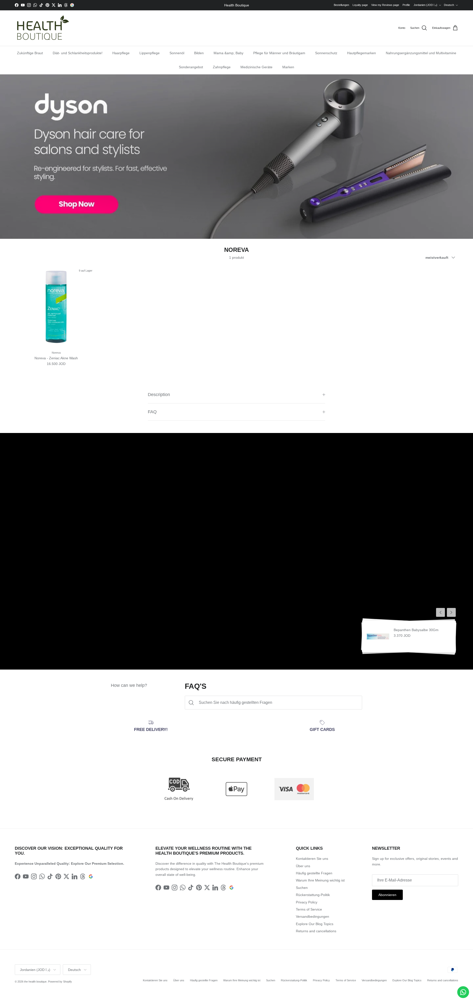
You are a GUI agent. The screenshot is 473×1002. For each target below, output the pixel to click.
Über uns (303, 866)
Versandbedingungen (312, 916)
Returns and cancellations (316, 931)
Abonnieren (387, 895)
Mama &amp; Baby (228, 53)
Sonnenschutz (326, 53)
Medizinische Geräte (256, 67)
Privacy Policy (306, 902)
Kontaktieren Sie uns (312, 859)
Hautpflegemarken (361, 53)
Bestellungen (341, 4)
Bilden (199, 53)
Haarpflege (121, 53)
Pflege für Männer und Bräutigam (279, 53)
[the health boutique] (42, 28)
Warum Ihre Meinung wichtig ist (320, 880)
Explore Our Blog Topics (314, 924)
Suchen (302, 888)
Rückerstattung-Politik (313, 895)
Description (159, 394)
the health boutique (35, 981)
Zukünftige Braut (30, 53)
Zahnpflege (222, 67)
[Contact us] (463, 992)
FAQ (152, 411)
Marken (288, 67)
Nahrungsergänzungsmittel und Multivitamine (421, 53)
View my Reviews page (385, 4)
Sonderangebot (191, 67)
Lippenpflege (149, 53)
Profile (406, 4)
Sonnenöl (176, 53)
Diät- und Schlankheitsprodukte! (77, 53)
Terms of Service (309, 909)
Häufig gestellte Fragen (314, 873)
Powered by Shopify (60, 981)
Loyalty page (360, 4)
